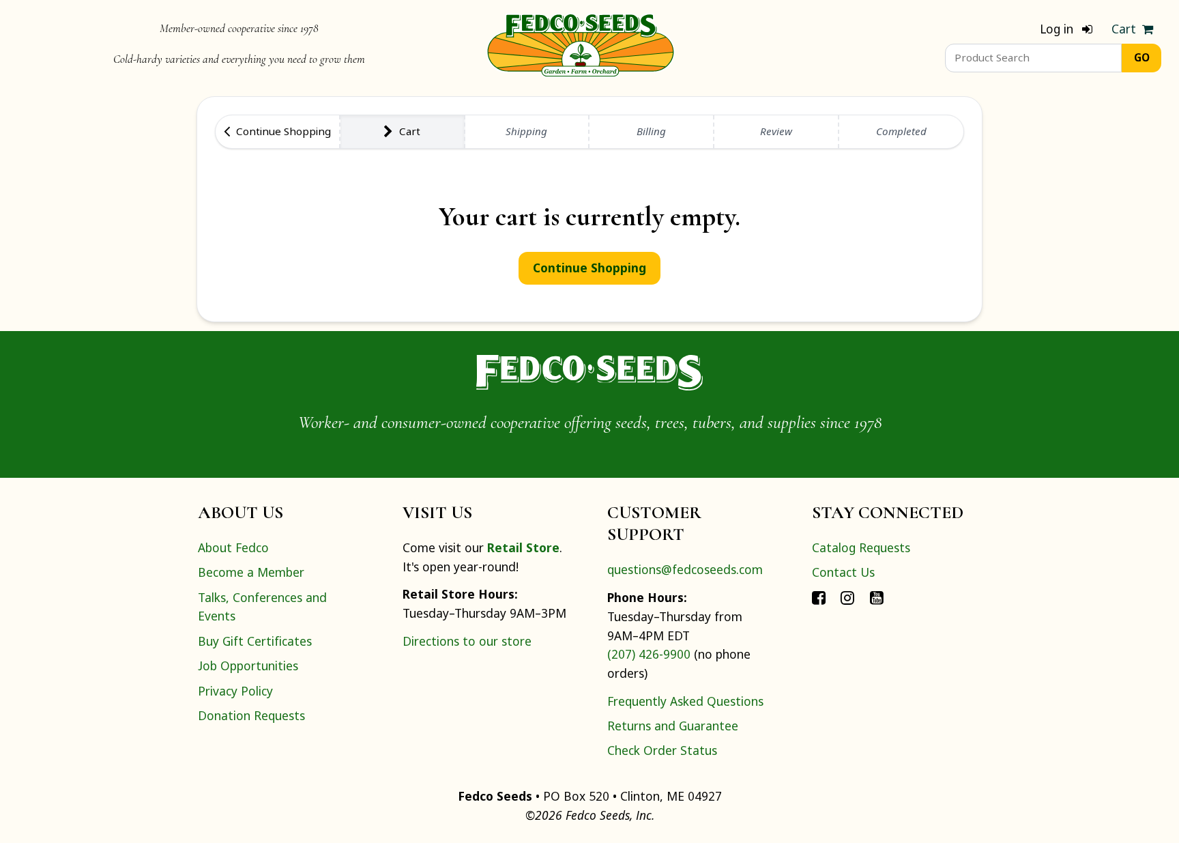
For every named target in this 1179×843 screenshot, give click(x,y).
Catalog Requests (861, 547)
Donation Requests (251, 715)
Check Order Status (662, 750)
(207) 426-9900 (648, 654)
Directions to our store (467, 641)
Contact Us (843, 572)
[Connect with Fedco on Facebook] (819, 597)
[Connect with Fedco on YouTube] (877, 597)
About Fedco (233, 547)
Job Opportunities (248, 665)
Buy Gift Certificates (255, 641)
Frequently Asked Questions (685, 701)
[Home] (580, 44)
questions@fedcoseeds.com (685, 569)
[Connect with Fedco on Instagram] (847, 597)
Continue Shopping (589, 267)
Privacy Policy (235, 691)
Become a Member (251, 572)
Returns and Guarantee (672, 725)
